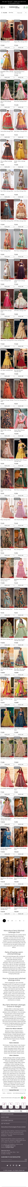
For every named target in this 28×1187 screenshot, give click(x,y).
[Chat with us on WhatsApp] (27, 7)
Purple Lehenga (20, 1059)
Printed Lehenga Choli (18, 1067)
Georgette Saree (12, 1048)
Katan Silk (7, 1046)
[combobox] (20, 12)
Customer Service (7, 1120)
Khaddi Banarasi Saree (19, 1034)
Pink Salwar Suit (11, 1075)
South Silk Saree (8, 1035)
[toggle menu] (1, 7)
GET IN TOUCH (5, 1123)
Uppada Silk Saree (19, 1035)
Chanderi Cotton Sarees (17, 1084)
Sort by (11, 12)
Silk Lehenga (11, 1059)
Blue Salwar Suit (10, 1076)
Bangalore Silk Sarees (14, 1081)
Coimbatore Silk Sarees (14, 1083)
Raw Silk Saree (12, 1051)
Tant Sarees (14, 1087)
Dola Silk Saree (12, 1053)
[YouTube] (19, 1165)
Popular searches (7, 1114)
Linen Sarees (21, 1045)
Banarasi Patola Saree (13, 1039)
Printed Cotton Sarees (10, 1086)
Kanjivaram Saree (9, 1032)
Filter (5, 12)
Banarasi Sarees (9, 1031)
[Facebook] (10, 1165)
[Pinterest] (13, 1165)
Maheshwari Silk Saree (10, 1037)
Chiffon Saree (14, 1046)
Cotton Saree (13, 1045)
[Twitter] (7, 1165)
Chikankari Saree (12, 1050)
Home (4, 1093)
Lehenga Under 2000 (14, 1062)
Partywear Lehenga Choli (12, 1061)
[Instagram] (16, 1165)
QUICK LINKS (5, 1117)
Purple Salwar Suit (15, 1079)
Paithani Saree (18, 1031)
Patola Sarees (19, 1032)
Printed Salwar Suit (11, 1078)
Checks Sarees (20, 1086)
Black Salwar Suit (15, 1070)
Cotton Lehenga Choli (16, 1064)
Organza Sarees (7, 1034)
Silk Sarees (6, 1045)
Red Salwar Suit (14, 1073)
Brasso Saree (20, 1053)
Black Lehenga (16, 1057)
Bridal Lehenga (7, 1057)
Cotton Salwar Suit (15, 1072)
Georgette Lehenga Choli (11, 1065)
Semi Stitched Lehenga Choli (11, 1068)
